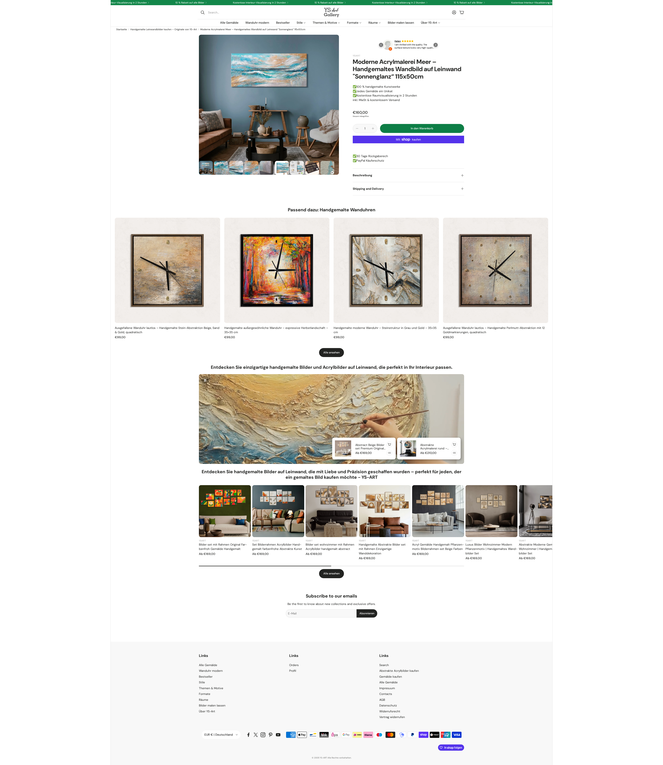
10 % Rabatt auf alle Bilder (366, 2)
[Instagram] (263, 734)
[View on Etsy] (387, 45)
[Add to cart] (389, 444)
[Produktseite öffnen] (167, 270)
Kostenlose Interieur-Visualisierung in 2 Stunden (435, 2)
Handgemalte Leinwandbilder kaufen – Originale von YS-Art (163, 29)
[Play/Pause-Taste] (205, 380)
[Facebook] (248, 734)
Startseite (121, 29)
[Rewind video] (389, 453)
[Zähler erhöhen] (373, 128)
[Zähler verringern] (357, 128)
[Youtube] (278, 734)
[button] (222, 12)
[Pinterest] (270, 734)
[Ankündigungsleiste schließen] (548, 2)
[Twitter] (256, 735)
